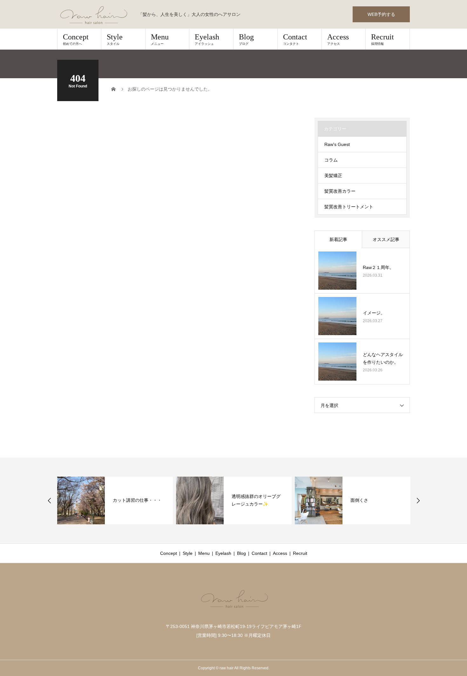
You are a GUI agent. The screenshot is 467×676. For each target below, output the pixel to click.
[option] (115, 500)
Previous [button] (49, 500)
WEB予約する (381, 14)
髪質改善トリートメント (348, 206)
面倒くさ (359, 500)
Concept (76, 39)
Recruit (382, 39)
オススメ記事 (386, 239)
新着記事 (338, 239)
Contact (295, 39)
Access (338, 39)
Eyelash (207, 39)
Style (115, 39)
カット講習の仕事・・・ (137, 500)
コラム (331, 159)
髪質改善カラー (339, 191)
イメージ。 (374, 312)
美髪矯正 (333, 175)
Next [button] (418, 500)
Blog (246, 39)
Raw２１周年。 (378, 267)
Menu (160, 39)
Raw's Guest (337, 144)
